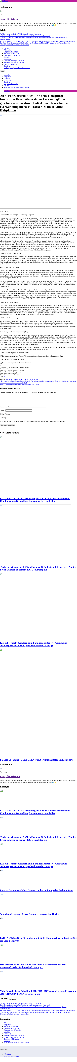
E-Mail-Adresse (5, 414)
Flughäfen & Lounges (11, 52)
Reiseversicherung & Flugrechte (14, 61)
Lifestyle (7, 57)
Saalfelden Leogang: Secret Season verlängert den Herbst (29, 914)
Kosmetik (17, 379)
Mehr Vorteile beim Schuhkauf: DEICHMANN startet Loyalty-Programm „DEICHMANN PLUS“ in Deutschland (38, 992)
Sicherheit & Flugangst (11, 64)
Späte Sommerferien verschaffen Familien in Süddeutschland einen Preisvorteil (25, 36)
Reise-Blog (7, 59)
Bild (7, 379)
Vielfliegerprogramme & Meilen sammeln (17, 68)
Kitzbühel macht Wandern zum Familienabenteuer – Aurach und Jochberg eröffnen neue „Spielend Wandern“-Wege (33, 644)
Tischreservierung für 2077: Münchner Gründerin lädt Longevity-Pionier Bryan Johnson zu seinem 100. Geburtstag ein (37, 41)
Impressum (7, 1053)
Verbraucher (34, 379)
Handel (11, 379)
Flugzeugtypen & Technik (12, 55)
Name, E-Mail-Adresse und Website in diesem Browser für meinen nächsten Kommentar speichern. (33, 421)
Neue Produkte (25, 379)
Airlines (6, 48)
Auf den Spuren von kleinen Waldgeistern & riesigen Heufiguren (20, 34)
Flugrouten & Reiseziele (11, 53)
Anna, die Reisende (10, 19)
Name (2, 410)
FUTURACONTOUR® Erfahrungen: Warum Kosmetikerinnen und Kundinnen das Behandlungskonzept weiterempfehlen (35, 499)
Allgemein (7, 50)
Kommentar (4, 407)
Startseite (7, 75)
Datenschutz (7, 1054)
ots (4, 376)
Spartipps (7, 66)
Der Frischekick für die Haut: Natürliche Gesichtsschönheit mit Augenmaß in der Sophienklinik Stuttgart (33, 966)
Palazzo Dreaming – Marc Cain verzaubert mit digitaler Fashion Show (36, 759)
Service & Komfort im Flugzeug (14, 62)
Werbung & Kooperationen (11, 1056)
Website (2, 418)
